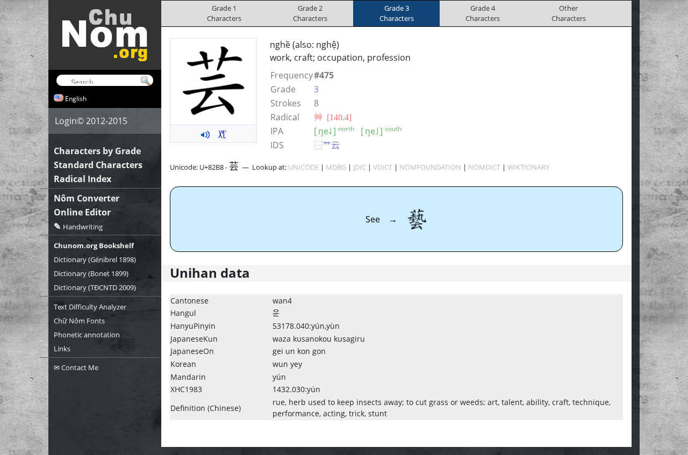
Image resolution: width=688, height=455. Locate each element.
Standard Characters (98, 165)
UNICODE (303, 167)
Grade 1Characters (224, 13)
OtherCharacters (568, 13)
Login (66, 121)
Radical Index (82, 179)
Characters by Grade (97, 151)
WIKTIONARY (528, 167)
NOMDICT (484, 167)
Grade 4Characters (482, 13)
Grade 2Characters (310, 13)
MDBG (336, 167)
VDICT (382, 167)
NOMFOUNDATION (430, 167)
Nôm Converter (86, 198)
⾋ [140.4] (333, 117)
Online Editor (82, 212)
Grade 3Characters (396, 13)
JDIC (359, 167)
